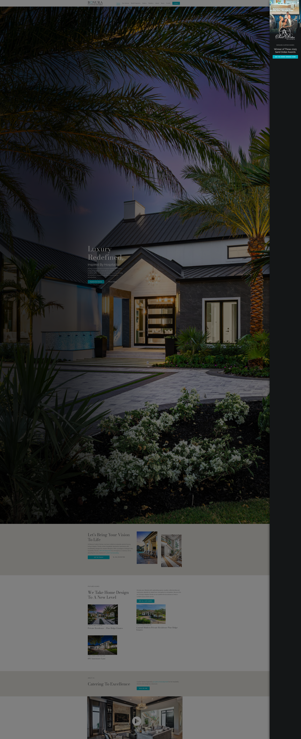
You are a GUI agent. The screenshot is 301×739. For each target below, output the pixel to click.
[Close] (298, 3)
